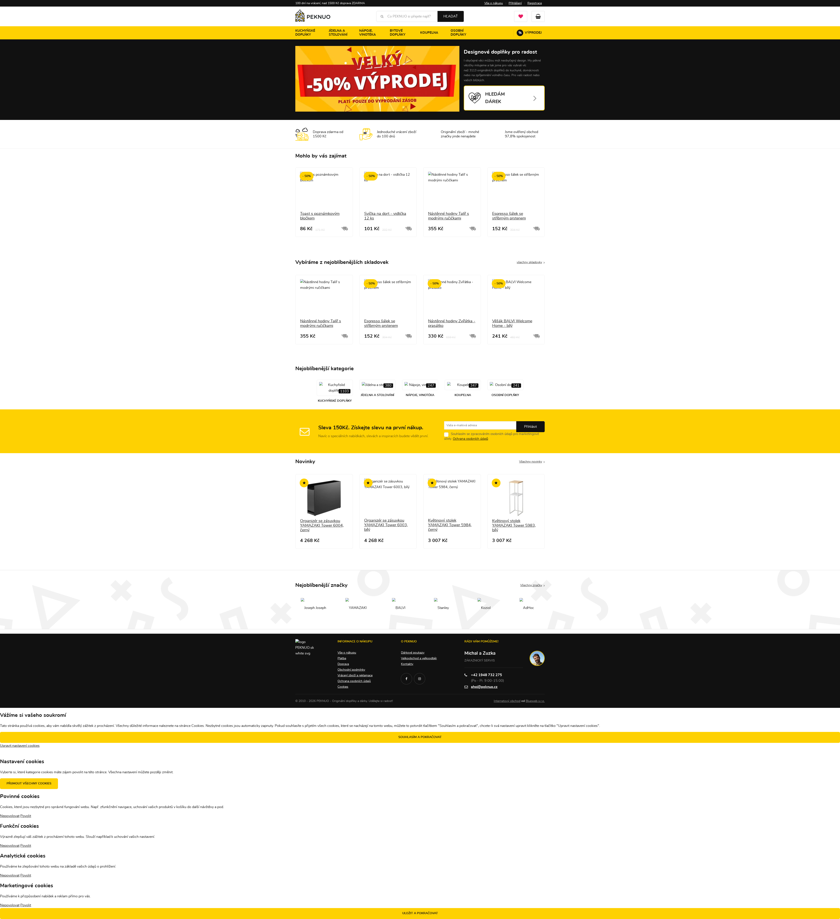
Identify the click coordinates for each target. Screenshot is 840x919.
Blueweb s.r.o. (535, 701)
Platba (342, 658)
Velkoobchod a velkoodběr (419, 658)
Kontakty (407, 664)
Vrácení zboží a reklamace (355, 675)
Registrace (534, 3)
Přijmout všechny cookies (29, 783)
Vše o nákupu (493, 3)
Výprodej (530, 33)
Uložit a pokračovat (420, 913)
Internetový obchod (507, 701)
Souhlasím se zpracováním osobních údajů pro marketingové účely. (491, 436)
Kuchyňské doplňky (305, 32)
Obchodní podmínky (351, 669)
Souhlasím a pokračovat (420, 737)
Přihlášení (515, 3)
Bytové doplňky (397, 32)
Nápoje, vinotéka (367, 32)
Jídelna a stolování (338, 32)
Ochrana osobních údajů (470, 438)
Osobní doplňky (458, 32)
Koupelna (429, 32)
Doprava (343, 664)
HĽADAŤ (450, 16)
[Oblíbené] (520, 16)
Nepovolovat (9, 816)
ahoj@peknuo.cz (484, 687)
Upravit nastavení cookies (20, 745)
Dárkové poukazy (412, 652)
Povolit (25, 816)
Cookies (343, 686)
